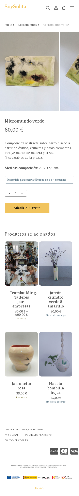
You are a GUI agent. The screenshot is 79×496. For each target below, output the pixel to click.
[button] (72, 8)
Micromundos (27, 25)
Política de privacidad (38, 435)
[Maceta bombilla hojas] (56, 354)
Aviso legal (11, 435)
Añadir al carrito (27, 208)
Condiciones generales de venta (24, 429)
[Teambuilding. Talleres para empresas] (21, 263)
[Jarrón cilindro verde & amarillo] (56, 263)
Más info (39, 488)
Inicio (8, 25)
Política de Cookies (16, 440)
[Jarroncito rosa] (21, 354)
